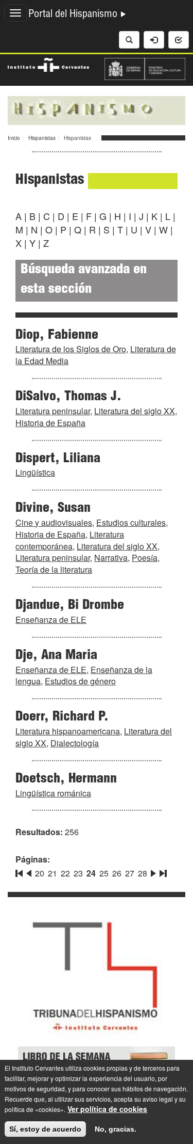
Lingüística (35, 472)
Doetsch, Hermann (66, 779)
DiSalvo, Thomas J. (68, 397)
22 (65, 873)
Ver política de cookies (107, 1109)
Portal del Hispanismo (74, 15)
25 (104, 873)
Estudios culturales (131, 522)
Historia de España (50, 423)
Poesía (144, 557)
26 (116, 873)
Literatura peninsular (52, 411)
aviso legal (158, 1098)
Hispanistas (42, 138)
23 (78, 873)
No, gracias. (115, 1129)
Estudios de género (80, 681)
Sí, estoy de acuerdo (45, 1129)
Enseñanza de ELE (50, 619)
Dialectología (74, 743)
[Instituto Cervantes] (48, 63)
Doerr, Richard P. (62, 717)
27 (129, 873)
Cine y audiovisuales (53, 522)
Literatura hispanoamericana (67, 731)
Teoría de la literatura (53, 569)
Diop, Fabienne (56, 335)
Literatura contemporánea (69, 540)
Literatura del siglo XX (134, 411)
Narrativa (111, 557)
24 (91, 873)
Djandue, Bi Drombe (69, 606)
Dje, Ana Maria (56, 656)
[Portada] (96, 109)
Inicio (14, 138)
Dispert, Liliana (57, 459)
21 (52, 873)
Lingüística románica (53, 793)
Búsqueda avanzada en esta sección (84, 280)
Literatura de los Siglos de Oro (70, 349)
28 (142, 873)
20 (39, 873)
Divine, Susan (53, 508)
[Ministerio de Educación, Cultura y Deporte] (145, 67)
